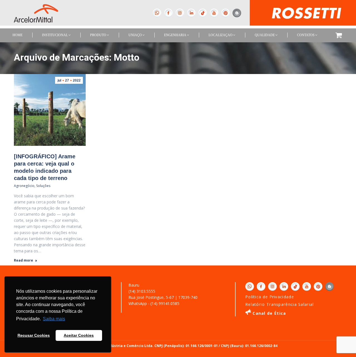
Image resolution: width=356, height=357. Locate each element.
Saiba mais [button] (54, 318)
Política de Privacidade (269, 296)
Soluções (43, 185)
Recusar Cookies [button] (34, 335)
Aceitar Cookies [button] (79, 335)
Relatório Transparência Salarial (279, 304)
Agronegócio (24, 185)
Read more (23, 260)
